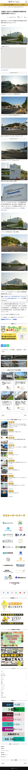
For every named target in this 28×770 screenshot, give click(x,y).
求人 (2, 691)
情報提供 (2, 746)
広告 (2, 695)
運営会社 (2, 752)
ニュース (2, 673)
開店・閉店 (3, 675)
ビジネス (2, 689)
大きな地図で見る (4, 70)
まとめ (2, 679)
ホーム (2, 671)
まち (26, 17)
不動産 (2, 693)
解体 (25, 349)
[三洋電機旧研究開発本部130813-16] (14, 150)
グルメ (2, 677)
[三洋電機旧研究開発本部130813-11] (14, 126)
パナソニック (5, 349)
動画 (2, 683)
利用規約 (2, 748)
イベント (2, 687)
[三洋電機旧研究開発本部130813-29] (14, 280)
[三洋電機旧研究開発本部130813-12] (14, 35)
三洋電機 (12, 349)
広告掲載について (4, 754)
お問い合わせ (3, 697)
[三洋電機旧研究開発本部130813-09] (14, 84)
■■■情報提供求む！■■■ (9, 319)
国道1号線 (19, 349)
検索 (25, 415)
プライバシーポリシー (5, 750)
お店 (2, 681)
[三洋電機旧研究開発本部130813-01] (14, 171)
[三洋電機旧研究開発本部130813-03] (14, 192)
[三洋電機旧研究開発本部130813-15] (14, 105)
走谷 (3, 351)
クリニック (3, 685)
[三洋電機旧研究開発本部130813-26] (14, 261)
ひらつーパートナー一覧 (5, 611)
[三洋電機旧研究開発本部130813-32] (14, 242)
